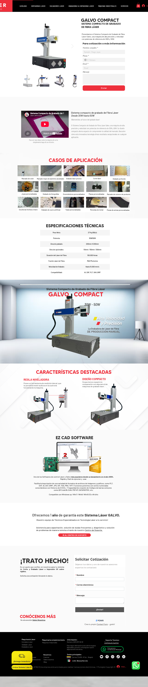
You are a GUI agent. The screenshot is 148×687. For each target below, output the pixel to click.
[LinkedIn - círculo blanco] (123, 667)
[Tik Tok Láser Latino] (118, 667)
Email (85, 64)
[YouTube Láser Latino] (101, 667)
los (90, 656)
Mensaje (86, 72)
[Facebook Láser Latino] (107, 667)
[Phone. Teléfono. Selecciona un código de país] (86, 60)
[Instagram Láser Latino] (112, 667)
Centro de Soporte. (94, 530)
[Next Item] (72, 46)
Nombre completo (90, 48)
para (65, 677)
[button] (23, 6)
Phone (86, 56)
